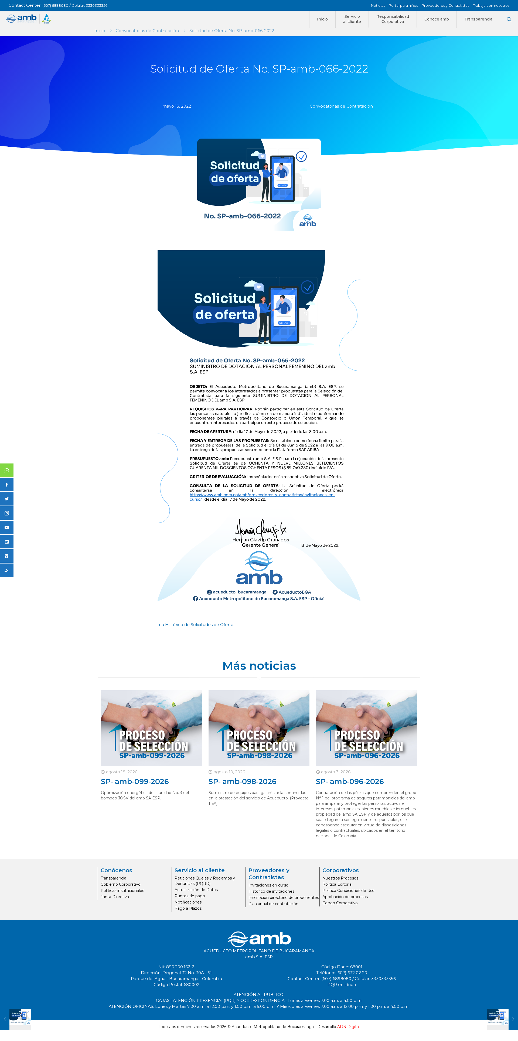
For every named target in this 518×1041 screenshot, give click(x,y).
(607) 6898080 (55, 5)
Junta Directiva (115, 896)
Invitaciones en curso (268, 885)
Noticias (378, 5)
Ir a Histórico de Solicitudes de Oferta (195, 624)
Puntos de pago (190, 896)
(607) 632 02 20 (351, 972)
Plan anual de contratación (273, 903)
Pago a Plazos (188, 908)
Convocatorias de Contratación (147, 30)
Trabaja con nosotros (491, 5)
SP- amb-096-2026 (350, 781)
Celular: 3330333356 (89, 5)
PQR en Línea (342, 984)
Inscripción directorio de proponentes (283, 897)
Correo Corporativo (340, 903)
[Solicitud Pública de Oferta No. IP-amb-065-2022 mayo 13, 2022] (15, 1019)
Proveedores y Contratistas (445, 5)
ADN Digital (348, 1026)
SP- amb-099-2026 (135, 781)
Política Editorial (337, 884)
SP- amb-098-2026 (243, 781)
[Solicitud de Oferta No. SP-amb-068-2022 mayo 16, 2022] (502, 1019)
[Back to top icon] (492, 1030)
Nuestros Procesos (340, 878)
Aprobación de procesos (345, 896)
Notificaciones (188, 902)
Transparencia (113, 878)
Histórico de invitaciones (271, 891)
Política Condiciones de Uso (348, 890)
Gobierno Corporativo (121, 884)
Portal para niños (403, 5)
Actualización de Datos (196, 889)
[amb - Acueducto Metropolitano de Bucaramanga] (28, 18)
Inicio (99, 30)
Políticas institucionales (122, 890)
